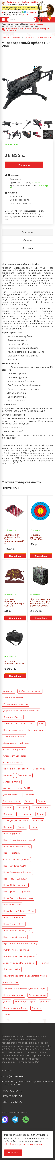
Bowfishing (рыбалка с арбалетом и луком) (25, 976)
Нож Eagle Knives (12, 904)
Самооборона (10, 982)
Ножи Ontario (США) (13, 924)
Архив (6, 1015)
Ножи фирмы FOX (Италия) (17, 892)
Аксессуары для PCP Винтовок (19, 963)
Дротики (44, 1001)
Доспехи (36, 1008)
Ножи (34, 827)
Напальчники (25, 814)
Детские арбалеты (12, 717)
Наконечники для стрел (15, 769)
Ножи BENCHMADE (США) (16, 846)
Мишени (7, 775)
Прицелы (29, 795)
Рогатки (45, 963)
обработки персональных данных (23, 1144)
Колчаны (7, 807)
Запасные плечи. (11, 782)
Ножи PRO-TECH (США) (15, 879)
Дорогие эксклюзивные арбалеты (21, 710)
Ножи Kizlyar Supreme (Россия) (19, 840)
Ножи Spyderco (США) (14, 866)
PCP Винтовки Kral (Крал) (16, 950)
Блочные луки (35, 730)
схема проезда (36, 24)
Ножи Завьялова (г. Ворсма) (17, 872)
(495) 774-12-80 (12, 1091)
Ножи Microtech (11, 853)
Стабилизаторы (41, 807)
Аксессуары (39, 769)
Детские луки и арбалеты (16, 743)
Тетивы (28, 801)
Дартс (6, 1001)
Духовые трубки (11, 969)
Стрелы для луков (12, 762)
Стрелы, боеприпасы (14, 749)
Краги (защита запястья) (15, 820)
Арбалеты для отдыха (30, 691)
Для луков (23, 807)
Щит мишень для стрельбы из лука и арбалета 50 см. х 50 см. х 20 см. (40, 602)
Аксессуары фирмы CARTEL (17, 788)
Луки (41, 723)
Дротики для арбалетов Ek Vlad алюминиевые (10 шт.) (14, 539)
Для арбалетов (11, 795)
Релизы (21, 827)
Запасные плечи (11, 801)
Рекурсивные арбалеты (15, 704)
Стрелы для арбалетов (14, 756)
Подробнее (15, 556)
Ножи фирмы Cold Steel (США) (18, 911)
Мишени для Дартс (25, 1001)
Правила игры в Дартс (14, 1008)
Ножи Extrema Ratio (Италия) (18, 898)
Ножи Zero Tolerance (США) (17, 930)
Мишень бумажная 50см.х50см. (37, 537)
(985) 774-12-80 (12, 1101)
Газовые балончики (13, 995)
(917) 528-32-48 (12, 1096)
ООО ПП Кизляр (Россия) (16, 859)
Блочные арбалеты (13, 698)
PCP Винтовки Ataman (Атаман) (19, 956)
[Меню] (3, 19)
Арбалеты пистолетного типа (18, 723)
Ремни (41, 801)
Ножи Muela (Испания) (14, 937)
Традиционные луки (13, 736)
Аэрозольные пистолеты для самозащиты (24, 989)
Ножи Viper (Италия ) (13, 917)
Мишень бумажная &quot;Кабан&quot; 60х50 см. (15, 602)
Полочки (7, 814)
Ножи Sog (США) (11, 833)
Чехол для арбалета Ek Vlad (14, 663)
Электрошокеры (37, 995)
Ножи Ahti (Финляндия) (15, 885)
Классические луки (13, 730)
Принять (13, 1152)
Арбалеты (8, 691)
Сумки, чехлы (24, 775)
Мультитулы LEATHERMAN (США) (20, 943)
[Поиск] (34, 19)
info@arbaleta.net (14, 1076)
